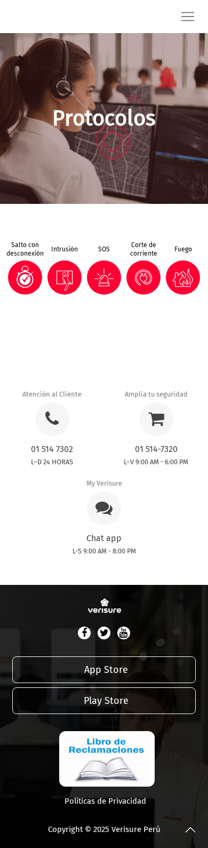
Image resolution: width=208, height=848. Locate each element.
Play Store (106, 701)
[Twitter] (104, 633)
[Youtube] (123, 633)
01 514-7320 (156, 449)
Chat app (104, 538)
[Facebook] (84, 633)
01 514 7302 (52, 449)
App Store (106, 670)
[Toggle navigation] (191, 16)
